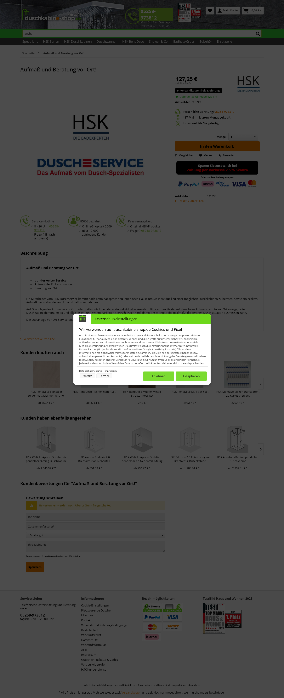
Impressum (111, 370)
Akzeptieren (191, 376)
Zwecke (87, 376)
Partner (104, 376)
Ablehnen (159, 376)
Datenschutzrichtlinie (91, 370)
